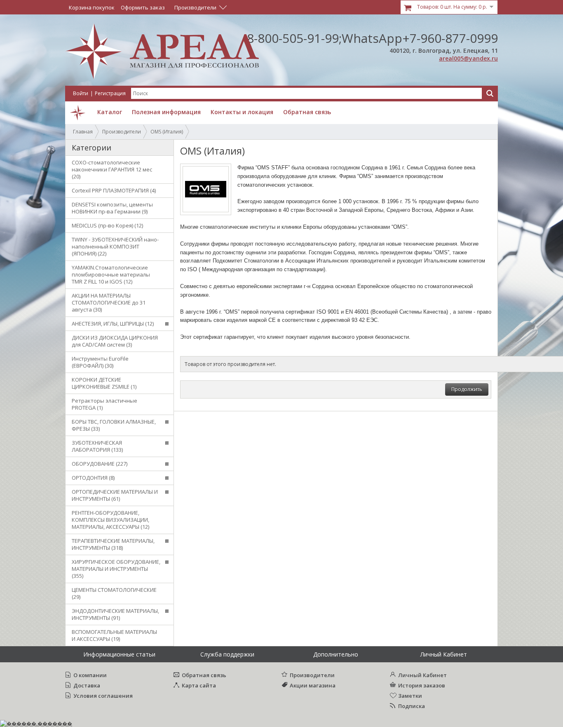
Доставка (86, 685)
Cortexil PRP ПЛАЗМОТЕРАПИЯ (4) (114, 190)
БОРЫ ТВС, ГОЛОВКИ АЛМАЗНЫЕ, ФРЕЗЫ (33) (114, 425)
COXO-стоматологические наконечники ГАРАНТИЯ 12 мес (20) (112, 169)
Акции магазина (312, 685)
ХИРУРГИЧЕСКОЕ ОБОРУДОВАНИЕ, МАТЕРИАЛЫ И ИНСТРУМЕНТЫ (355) (116, 568)
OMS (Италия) (166, 131)
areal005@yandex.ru (468, 58)
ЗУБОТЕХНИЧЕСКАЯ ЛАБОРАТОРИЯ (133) (97, 446)
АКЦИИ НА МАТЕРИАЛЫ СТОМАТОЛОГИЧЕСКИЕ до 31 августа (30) (108, 302)
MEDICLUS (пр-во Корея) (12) (107, 225)
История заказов (421, 685)
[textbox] (306, 93)
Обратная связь (204, 675)
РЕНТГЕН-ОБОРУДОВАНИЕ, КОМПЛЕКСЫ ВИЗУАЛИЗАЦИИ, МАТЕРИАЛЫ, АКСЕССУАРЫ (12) (110, 519)
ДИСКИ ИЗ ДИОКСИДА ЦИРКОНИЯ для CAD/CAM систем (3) (115, 341)
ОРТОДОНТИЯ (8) (93, 477)
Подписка (411, 706)
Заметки (410, 695)
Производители (121, 131)
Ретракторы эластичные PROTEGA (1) (104, 404)
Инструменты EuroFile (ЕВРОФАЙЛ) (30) (100, 362)
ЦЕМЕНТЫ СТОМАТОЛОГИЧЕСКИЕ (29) (114, 593)
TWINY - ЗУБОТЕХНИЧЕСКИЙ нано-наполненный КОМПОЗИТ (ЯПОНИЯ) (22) (115, 246)
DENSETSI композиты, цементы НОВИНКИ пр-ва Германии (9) (112, 208)
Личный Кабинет (422, 675)
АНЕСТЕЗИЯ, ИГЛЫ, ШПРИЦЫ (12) (113, 323)
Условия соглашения (103, 695)
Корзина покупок (92, 7)
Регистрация (110, 93)
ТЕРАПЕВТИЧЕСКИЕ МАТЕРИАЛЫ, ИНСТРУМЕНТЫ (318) (113, 544)
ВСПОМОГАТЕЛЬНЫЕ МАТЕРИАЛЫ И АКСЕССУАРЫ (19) (114, 635)
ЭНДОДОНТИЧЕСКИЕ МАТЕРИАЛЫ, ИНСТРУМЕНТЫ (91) (115, 614)
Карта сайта (199, 685)
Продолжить (466, 389)
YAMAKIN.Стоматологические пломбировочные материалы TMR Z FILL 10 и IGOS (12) (111, 274)
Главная (83, 131)
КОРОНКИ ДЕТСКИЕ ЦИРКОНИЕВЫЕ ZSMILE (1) (104, 383)
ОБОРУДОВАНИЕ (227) (99, 463)
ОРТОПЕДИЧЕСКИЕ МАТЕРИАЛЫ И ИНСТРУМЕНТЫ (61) (115, 495)
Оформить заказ (143, 7)
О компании (90, 675)
